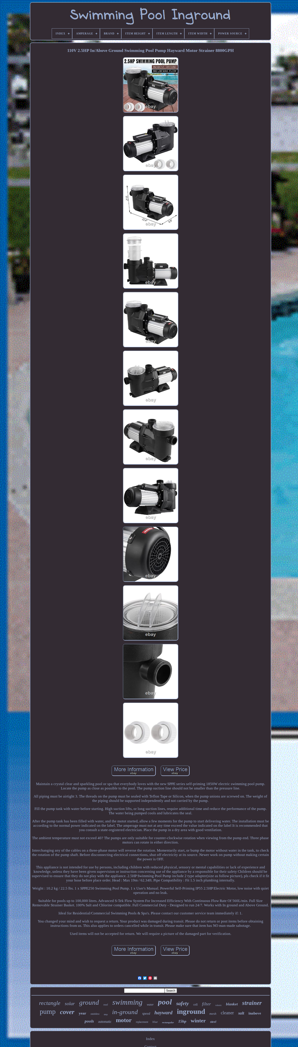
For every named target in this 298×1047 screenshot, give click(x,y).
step (106, 1014)
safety (182, 1003)
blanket (232, 1004)
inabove (254, 1013)
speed (146, 1013)
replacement (142, 1021)
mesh (212, 1013)
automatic (104, 1021)
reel (105, 1004)
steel (213, 1021)
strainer (252, 1003)
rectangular (168, 1022)
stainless (95, 1013)
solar (70, 1003)
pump (48, 1011)
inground (191, 1011)
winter (198, 1020)
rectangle (49, 1003)
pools (89, 1021)
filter (206, 1003)
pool (165, 1002)
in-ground (125, 1011)
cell (195, 1004)
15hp (182, 1021)
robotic (218, 1005)
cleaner (227, 1012)
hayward (163, 1012)
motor (124, 1020)
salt (241, 1013)
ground (89, 1002)
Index (150, 1039)
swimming (127, 1002)
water (150, 1004)
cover (67, 1011)
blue (155, 1021)
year (82, 1013)
